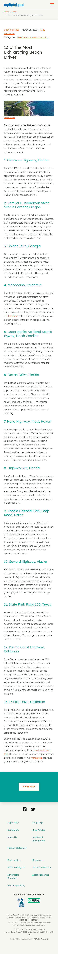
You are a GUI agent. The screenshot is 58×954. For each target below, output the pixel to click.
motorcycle (36, 757)
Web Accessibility (16, 885)
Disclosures (38, 860)
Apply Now (13, 822)
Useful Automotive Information (32, 37)
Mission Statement (16, 848)
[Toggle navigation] (52, 4)
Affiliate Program (16, 867)
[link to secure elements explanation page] (21, 899)
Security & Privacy (41, 867)
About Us (12, 837)
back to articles (11, 29)
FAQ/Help (37, 822)
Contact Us (13, 830)
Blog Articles (38, 830)
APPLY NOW (29, 786)
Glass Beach (13, 316)
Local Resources (40, 874)
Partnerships (13, 860)
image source (9, 118)
